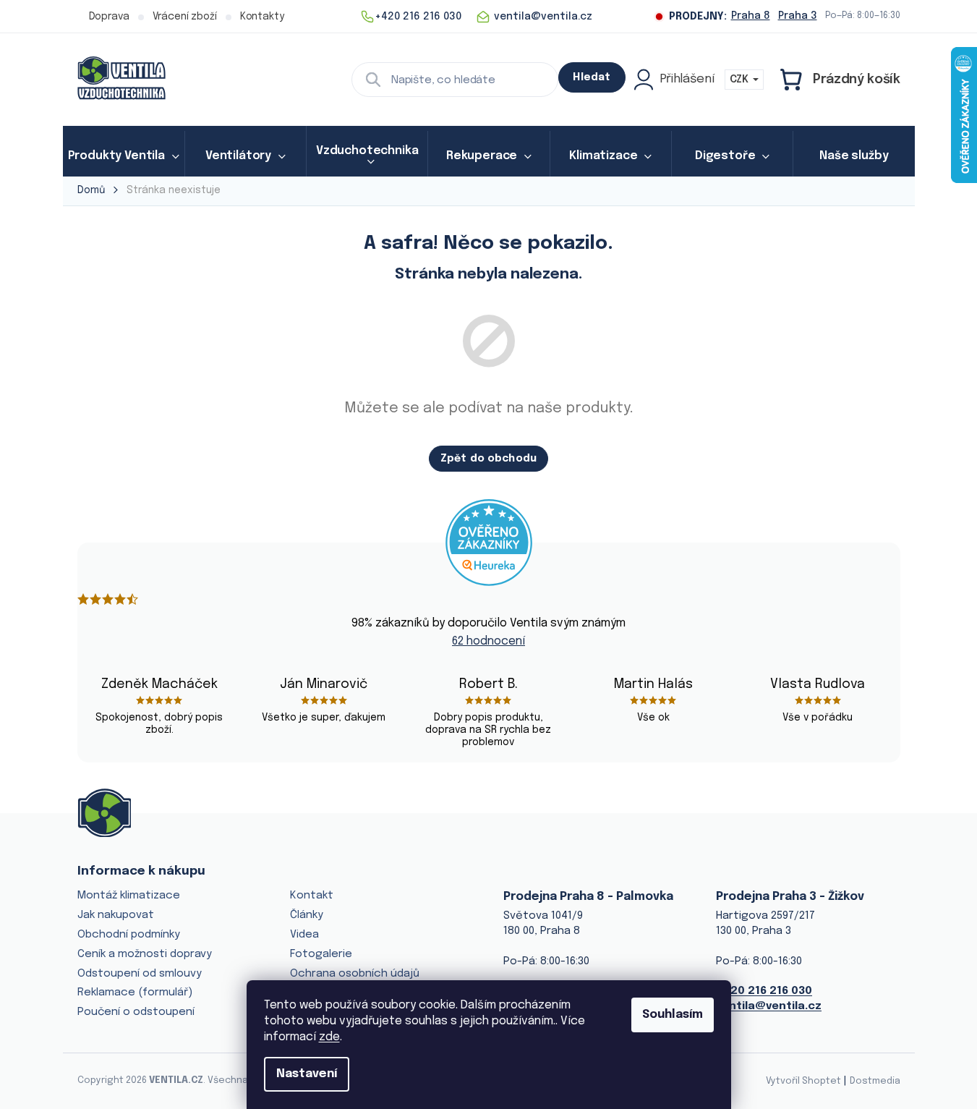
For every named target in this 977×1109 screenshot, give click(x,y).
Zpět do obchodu (488, 459)
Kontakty (262, 17)
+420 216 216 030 (764, 991)
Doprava (109, 17)
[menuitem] (123, 156)
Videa (304, 934)
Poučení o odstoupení (136, 1012)
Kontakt (311, 895)
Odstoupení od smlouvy (139, 974)
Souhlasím (672, 1014)
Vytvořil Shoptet (803, 1081)
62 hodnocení (488, 641)
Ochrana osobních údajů (354, 974)
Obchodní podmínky (128, 934)
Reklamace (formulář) (134, 992)
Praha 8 (750, 16)
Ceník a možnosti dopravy (144, 954)
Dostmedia (875, 1081)
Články (306, 915)
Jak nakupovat (115, 915)
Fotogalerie (321, 954)
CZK (740, 80)
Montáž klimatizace (128, 895)
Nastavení (306, 1074)
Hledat (591, 77)
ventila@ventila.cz (769, 1006)
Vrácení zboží (185, 17)
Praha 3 (797, 16)
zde (329, 1037)
